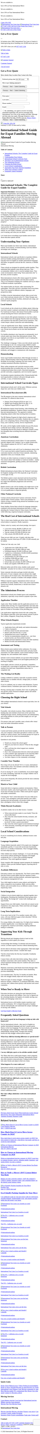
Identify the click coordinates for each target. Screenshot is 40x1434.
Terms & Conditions (16, 1424)
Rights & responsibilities (30, 1386)
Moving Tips (5, 1404)
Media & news (13, 1386)
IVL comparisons (19, 1391)
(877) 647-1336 (21, 46)
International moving (30, 1400)
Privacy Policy (31, 118)
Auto (19, 1389)
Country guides (11, 1413)
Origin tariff (34, 1415)
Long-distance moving (8, 1400)
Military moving (6, 1402)
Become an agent (21, 1387)
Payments (19, 1413)
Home (3, 1386)
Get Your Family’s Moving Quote (11, 1011)
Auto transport (15, 1402)
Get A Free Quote (15, 30)
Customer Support (29, 1423)
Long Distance (13, 1389)
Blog (2, 1391)
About (7, 1386)
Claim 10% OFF (6, 22)
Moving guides (8, 1391)
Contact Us (8, 1393)
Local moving (19, 1400)
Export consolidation (17, 1415)
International (4, 1389)
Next (11, 86)
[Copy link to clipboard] (1, 179)
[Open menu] (33, 26)
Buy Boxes (28, 1391)
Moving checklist (6, 1411)
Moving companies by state (30, 1389)
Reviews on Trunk (33, 1387)
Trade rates (27, 1415)
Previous (5, 86)
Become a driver (17, 1393)
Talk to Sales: (9, 1423)
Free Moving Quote (15, 1404)
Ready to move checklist (8, 1387)
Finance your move (29, 1411)
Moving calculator (17, 1411)
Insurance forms (6, 1415)
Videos (21, 1386)
